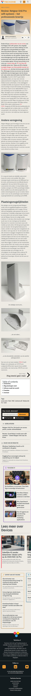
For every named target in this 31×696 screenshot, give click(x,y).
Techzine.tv (11, 468)
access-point (4, 401)
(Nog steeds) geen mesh (10, 386)
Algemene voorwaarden (15, 688)
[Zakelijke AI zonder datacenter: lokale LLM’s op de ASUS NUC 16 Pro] (13, 543)
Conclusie (6, 392)
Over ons (15, 685)
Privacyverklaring (15, 690)
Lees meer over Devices (12, 528)
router (5, 402)
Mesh (9, 401)
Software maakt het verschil (11, 388)
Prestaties (6, 390)
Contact (15, 686)
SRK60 (21, 362)
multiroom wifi (18, 401)
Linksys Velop (11, 63)
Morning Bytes (9, 418)
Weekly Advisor (20, 418)
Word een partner (15, 681)
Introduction (7, 383)
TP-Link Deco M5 (21, 63)
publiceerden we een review (18, 44)
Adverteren (15, 683)
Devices (7, 7)
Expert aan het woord (12, 575)
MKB (13, 401)
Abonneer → (23, 414)
